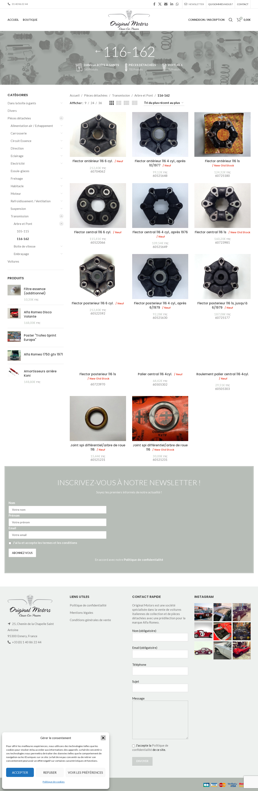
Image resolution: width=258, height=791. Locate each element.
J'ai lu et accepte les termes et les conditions (45, 543)
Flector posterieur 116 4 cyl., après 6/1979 (160, 305)
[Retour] (98, 51)
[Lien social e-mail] (166, 4)
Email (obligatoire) (144, 647)
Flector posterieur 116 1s (98, 376)
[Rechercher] (231, 20)
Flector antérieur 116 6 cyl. (98, 161)
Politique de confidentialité (143, 559)
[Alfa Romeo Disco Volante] (14, 316)
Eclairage (17, 156)
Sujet (135, 681)
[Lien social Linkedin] (171, 4)
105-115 (23, 231)
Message (138, 698)
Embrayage (21, 254)
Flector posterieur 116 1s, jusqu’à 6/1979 (222, 305)
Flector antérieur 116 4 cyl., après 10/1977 (160, 163)
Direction (17, 148)
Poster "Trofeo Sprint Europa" (40, 337)
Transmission (20, 216)
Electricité (18, 163)
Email (12, 528)
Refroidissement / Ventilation (31, 201)
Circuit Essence (21, 141)
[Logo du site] (129, 19)
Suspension (18, 208)
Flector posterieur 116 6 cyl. (98, 303)
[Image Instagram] (203, 612)
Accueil (75, 95)
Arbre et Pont (23, 224)
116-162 (23, 239)
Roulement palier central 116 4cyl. (222, 376)
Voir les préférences (85, 772)
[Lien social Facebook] (154, 4)
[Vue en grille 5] (126, 103)
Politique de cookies (54, 781)
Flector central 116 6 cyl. (98, 232)
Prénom (14, 515)
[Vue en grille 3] (112, 103)
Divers (12, 110)
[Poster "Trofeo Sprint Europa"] (14, 337)
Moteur (16, 193)
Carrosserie (19, 133)
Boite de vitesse (24, 246)
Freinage (17, 178)
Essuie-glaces (20, 171)
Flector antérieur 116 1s (222, 163)
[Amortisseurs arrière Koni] (14, 375)
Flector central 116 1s (222, 232)
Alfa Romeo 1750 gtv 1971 (43, 354)
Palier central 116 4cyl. (160, 374)
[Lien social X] (160, 4)
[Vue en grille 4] (118, 103)
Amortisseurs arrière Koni (40, 373)
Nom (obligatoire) (144, 631)
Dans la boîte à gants (22, 103)
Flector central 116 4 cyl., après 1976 (160, 234)
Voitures (13, 261)
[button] (103, 738)
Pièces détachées (19, 118)
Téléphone (139, 664)
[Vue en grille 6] (134, 103)
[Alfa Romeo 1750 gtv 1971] (14, 355)
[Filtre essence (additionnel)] (14, 293)
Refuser (49, 772)
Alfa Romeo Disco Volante (38, 314)
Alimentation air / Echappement (32, 126)
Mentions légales (81, 612)
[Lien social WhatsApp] (177, 4)
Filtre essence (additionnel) (35, 291)
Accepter (20, 772)
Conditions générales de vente (90, 620)
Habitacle (17, 186)
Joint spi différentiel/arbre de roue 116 (97, 447)
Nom (12, 503)
